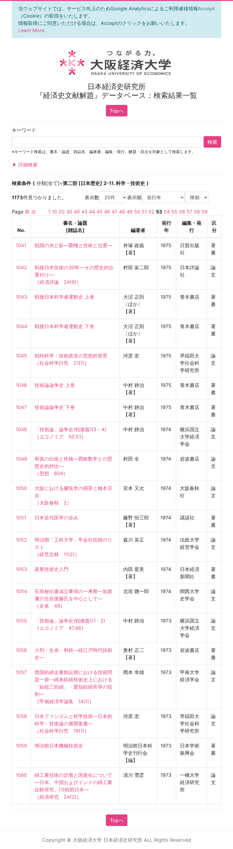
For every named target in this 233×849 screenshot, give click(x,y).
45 (99, 212)
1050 (21, 488)
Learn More (31, 30)
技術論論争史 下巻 (55, 407)
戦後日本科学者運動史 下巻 (64, 326)
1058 (21, 716)
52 (151, 212)
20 (62, 212)
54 (167, 212)
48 (122, 212)
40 (77, 212)
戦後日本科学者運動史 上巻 (64, 297)
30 (69, 212)
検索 (212, 142)
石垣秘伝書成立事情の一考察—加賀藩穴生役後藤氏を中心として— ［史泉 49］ (73, 598)
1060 (21, 775)
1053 (21, 569)
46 (107, 212)
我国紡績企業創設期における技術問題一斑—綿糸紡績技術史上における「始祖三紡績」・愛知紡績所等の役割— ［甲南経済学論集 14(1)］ (73, 686)
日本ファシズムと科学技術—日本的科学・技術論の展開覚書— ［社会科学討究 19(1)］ (73, 723)
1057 (21, 672)
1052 (21, 540)
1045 (21, 356)
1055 (21, 621)
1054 (21, 591)
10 (54, 212)
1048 (21, 429)
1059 (21, 746)
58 (197, 212)
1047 (21, 407)
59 (204, 212)
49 (130, 212)
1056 (21, 650)
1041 (21, 245)
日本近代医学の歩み (56, 518)
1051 (21, 518)
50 (137, 212)
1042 (21, 267)
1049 (21, 459)
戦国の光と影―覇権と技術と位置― (73, 245)
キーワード (24, 130)
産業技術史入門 (52, 569)
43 (84, 212)
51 (144, 212)
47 (114, 212)
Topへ (116, 111)
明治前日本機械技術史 (59, 746)
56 (182, 212)
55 (174, 212)
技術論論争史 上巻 (55, 385)
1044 (21, 326)
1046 (21, 385)
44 (92, 212)
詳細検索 (27, 165)
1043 (21, 297)
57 (189, 212)
